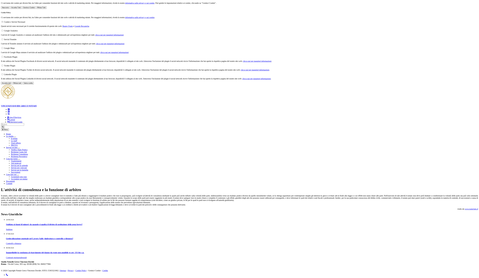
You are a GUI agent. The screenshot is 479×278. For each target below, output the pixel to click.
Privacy (71, 271)
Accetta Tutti (16, 7)
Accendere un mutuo (19, 179)
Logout (12, 120)
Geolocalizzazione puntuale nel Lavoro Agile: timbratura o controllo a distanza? (39, 239)
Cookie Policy (81, 271)
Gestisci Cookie (29, 7)
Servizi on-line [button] (12, 147)
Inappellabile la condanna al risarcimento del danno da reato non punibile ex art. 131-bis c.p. (45, 253)
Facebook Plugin (10, 57)
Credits (105, 271)
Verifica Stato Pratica (19, 150)
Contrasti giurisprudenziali (16, 258)
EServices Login (15, 122)
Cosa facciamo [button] (12, 159)
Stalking (9, 229)
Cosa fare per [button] (11, 174)
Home (8, 134)
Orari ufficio (16, 143)
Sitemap (63, 271)
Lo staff (14, 141)
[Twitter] (9, 112)
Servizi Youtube (10, 39)
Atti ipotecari (16, 163)
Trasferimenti (16, 161)
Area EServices (15, 117)
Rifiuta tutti (17, 83)
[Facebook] (9, 109)
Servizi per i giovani (19, 168)
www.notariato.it (471, 209)
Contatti (9, 183)
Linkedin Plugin (10, 74)
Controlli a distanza (13, 243)
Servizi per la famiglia (19, 170)
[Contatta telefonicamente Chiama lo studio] (7, 275)
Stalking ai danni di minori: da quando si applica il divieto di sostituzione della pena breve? (44, 224)
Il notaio (14, 138)
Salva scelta (28, 83)
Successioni (15, 172)
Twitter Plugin (9, 66)
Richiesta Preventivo (19, 156)
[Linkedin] (9, 114)
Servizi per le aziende (19, 165)
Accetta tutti (6, 83)
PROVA (14, 145)
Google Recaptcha (82, 26)
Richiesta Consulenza (19, 154)
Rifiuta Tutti (41, 7)
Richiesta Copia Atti (19, 152)
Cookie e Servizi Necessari (14, 22)
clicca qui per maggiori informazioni (109, 35)
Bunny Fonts (67, 26)
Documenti (10, 181)
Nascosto (5, 7)
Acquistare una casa (19, 177)
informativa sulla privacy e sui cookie (139, 3)
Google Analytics (11, 31)
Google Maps (9, 48)
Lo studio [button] (10, 136)
